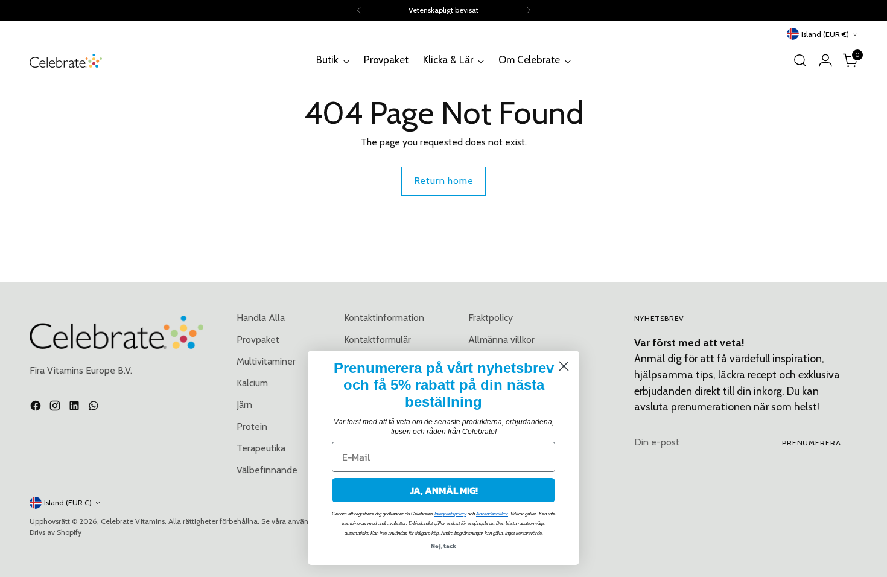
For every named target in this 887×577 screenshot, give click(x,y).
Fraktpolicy (490, 318)
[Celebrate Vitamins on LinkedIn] (75, 408)
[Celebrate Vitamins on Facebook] (37, 408)
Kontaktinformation (384, 318)
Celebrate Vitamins (133, 521)
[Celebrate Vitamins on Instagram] (56, 408)
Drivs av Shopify (55, 532)
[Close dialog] (563, 366)
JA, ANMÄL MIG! (444, 490)
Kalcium (252, 383)
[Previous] (359, 10)
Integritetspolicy (450, 514)
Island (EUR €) (825, 34)
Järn (244, 404)
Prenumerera (811, 442)
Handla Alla (261, 318)
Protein (252, 426)
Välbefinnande (267, 470)
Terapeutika (261, 448)
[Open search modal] (800, 60)
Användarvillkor (492, 514)
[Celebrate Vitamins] (66, 61)
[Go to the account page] (825, 60)
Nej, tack (443, 545)
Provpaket (258, 339)
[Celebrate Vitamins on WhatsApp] (94, 408)
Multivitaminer (266, 361)
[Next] (528, 10)
